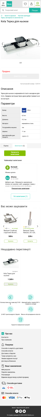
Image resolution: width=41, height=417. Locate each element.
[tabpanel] (20, 44)
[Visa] (11, 397)
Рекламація (5, 375)
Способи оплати (7, 351)
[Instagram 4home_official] (20, 412)
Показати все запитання (20, 188)
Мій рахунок (5, 369)
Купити (10, 241)
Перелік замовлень (8, 372)
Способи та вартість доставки (12, 348)
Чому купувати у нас (8, 356)
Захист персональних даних (20, 407)
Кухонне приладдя (24, 16)
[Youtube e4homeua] (24, 412)
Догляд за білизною (8, 361)
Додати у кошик (20, 76)
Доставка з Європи (8, 353)
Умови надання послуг (9, 358)
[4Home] (2, 16)
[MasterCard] (4, 397)
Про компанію (6, 340)
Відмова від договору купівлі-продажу (15, 377)
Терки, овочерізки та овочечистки (12, 18)
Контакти (4, 337)
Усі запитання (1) (20, 196)
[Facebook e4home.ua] (16, 412)
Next (37, 226)
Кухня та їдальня (10, 16)
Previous (3, 226)
